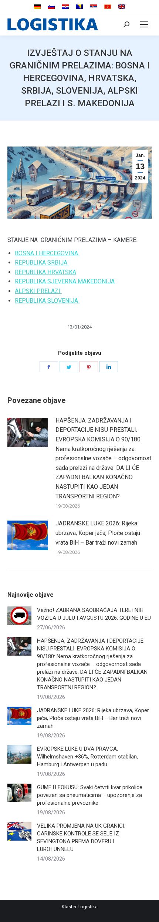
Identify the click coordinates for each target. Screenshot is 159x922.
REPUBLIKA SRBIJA (42, 262)
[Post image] (27, 432)
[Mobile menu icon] (144, 24)
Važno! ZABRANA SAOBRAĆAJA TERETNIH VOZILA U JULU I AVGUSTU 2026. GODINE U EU (94, 614)
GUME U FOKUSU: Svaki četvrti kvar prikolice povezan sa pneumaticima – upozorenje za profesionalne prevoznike (89, 795)
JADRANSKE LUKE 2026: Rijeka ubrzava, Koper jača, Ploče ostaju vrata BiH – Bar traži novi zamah (97, 533)
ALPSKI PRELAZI (38, 291)
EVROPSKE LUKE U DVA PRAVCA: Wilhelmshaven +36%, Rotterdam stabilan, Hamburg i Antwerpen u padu (87, 757)
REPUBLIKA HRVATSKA (45, 272)
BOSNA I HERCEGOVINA (47, 253)
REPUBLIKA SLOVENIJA (47, 300)
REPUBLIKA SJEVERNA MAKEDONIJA (65, 281)
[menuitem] (37, 6)
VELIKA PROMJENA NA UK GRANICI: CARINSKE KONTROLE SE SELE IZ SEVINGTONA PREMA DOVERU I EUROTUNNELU (81, 837)
